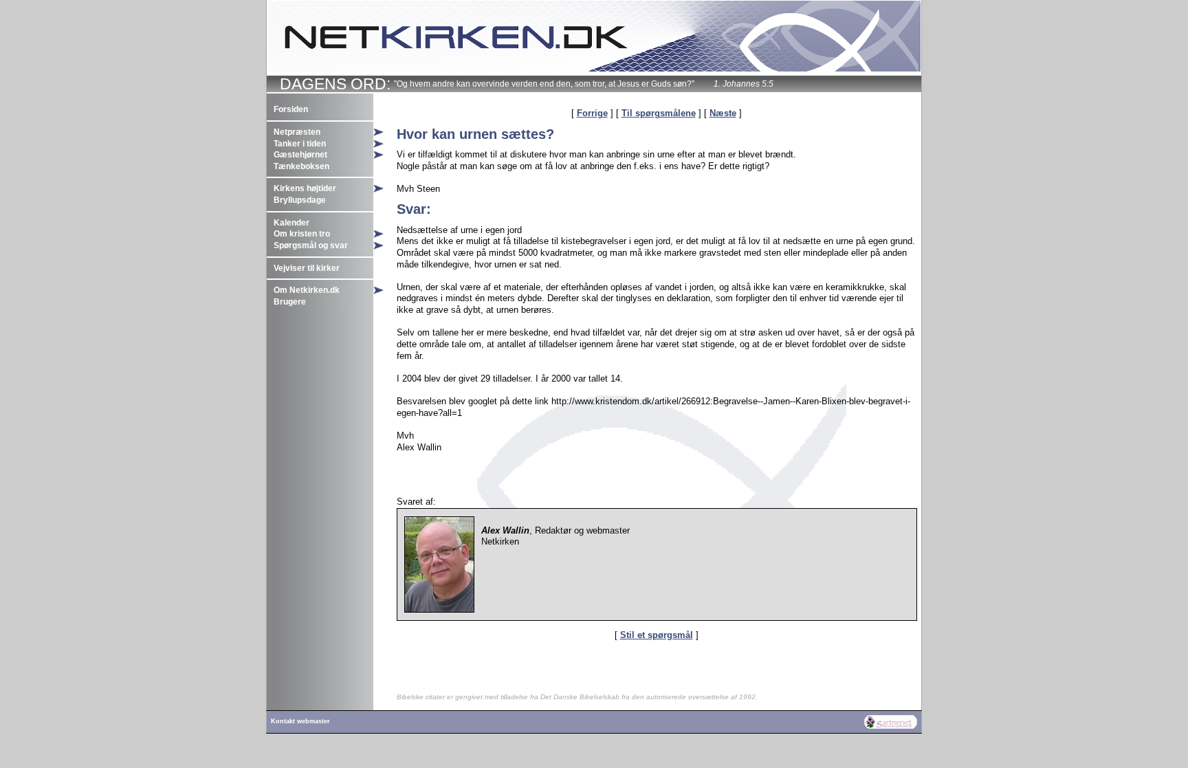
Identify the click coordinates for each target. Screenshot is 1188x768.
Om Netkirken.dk (307, 290)
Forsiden (291, 109)
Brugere (290, 302)
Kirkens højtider (305, 188)
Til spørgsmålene (659, 113)
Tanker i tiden (300, 144)
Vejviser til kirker (307, 268)
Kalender (291, 223)
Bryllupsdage (300, 200)
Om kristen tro (302, 234)
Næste (723, 113)
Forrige (592, 113)
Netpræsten (297, 132)
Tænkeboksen (301, 166)
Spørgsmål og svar (311, 245)
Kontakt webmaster (300, 721)
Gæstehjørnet (300, 155)
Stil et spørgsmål (656, 635)
